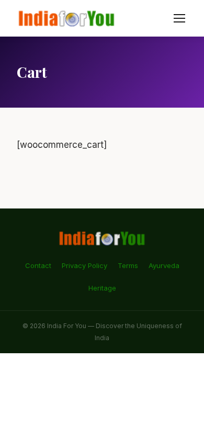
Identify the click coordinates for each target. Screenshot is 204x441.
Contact (38, 265)
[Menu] (179, 18)
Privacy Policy (84, 265)
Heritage (102, 288)
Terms (128, 265)
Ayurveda (164, 265)
